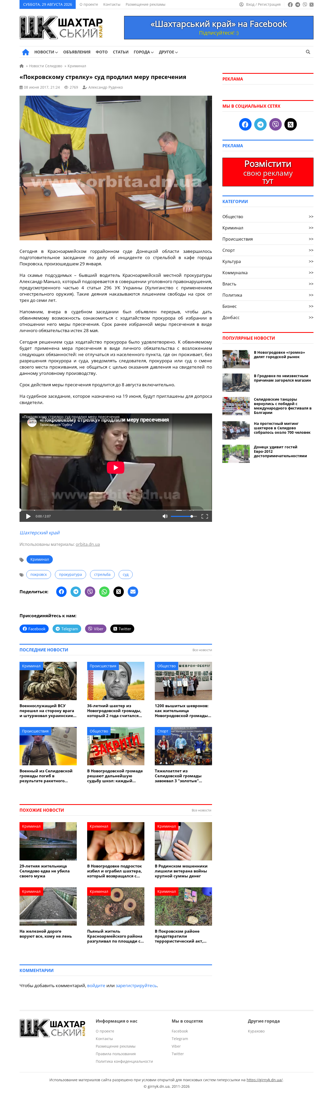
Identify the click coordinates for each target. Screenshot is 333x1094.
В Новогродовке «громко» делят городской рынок (279, 354)
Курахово (256, 1031)
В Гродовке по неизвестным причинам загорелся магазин (282, 378)
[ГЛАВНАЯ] (25, 52)
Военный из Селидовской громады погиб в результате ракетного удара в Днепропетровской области (47, 775)
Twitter (178, 1053)
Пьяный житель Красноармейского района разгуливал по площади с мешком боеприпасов (114, 936)
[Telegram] (76, 591)
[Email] (133, 591)
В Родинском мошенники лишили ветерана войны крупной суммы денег (181, 871)
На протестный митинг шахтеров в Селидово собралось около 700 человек (282, 428)
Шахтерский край (39, 532)
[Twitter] (118, 591)
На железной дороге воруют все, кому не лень (46, 934)
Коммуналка (267, 273)
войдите (96, 985)
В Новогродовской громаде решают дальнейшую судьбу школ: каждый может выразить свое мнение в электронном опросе (115, 775)
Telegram (180, 1038)
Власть (267, 284)
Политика (267, 295)
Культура (267, 261)
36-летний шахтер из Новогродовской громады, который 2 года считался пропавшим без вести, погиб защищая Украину (114, 710)
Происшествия (103, 665)
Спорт (162, 731)
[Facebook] (61, 591)
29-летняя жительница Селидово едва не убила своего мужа (45, 871)
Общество (166, 665)
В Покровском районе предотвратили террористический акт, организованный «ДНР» (179, 936)
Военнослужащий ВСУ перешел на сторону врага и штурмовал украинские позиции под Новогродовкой (47, 710)
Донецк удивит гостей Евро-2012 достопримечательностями (280, 451)
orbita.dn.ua (88, 544)
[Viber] (90, 591)
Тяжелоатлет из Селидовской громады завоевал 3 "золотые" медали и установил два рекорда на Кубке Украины (183, 775)
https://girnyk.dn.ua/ (265, 1079)
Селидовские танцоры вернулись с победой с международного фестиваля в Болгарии (283, 406)
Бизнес (267, 306)
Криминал (39, 559)
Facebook (180, 1031)
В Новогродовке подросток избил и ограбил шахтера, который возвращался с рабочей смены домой (114, 871)
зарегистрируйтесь (136, 985)
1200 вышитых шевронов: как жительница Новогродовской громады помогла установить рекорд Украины (181, 710)
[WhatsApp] (104, 591)
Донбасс (267, 317)
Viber (176, 1046)
